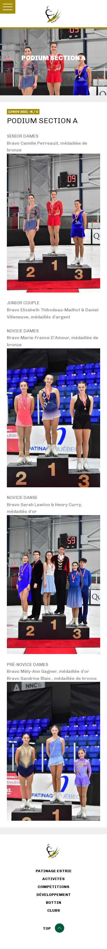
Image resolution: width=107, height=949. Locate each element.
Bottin (53, 903)
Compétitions (53, 887)
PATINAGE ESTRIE (54, 871)
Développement (53, 895)
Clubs (53, 910)
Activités (53, 879)
